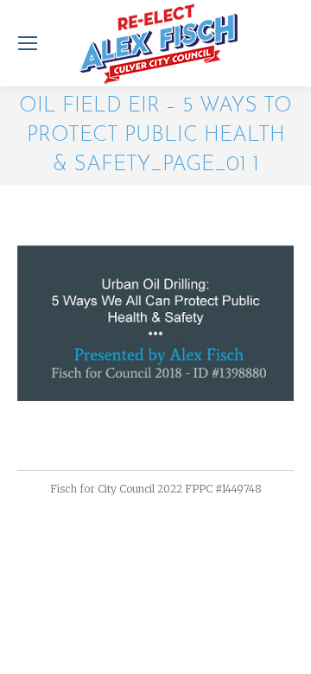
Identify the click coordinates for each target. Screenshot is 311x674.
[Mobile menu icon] (27, 43)
